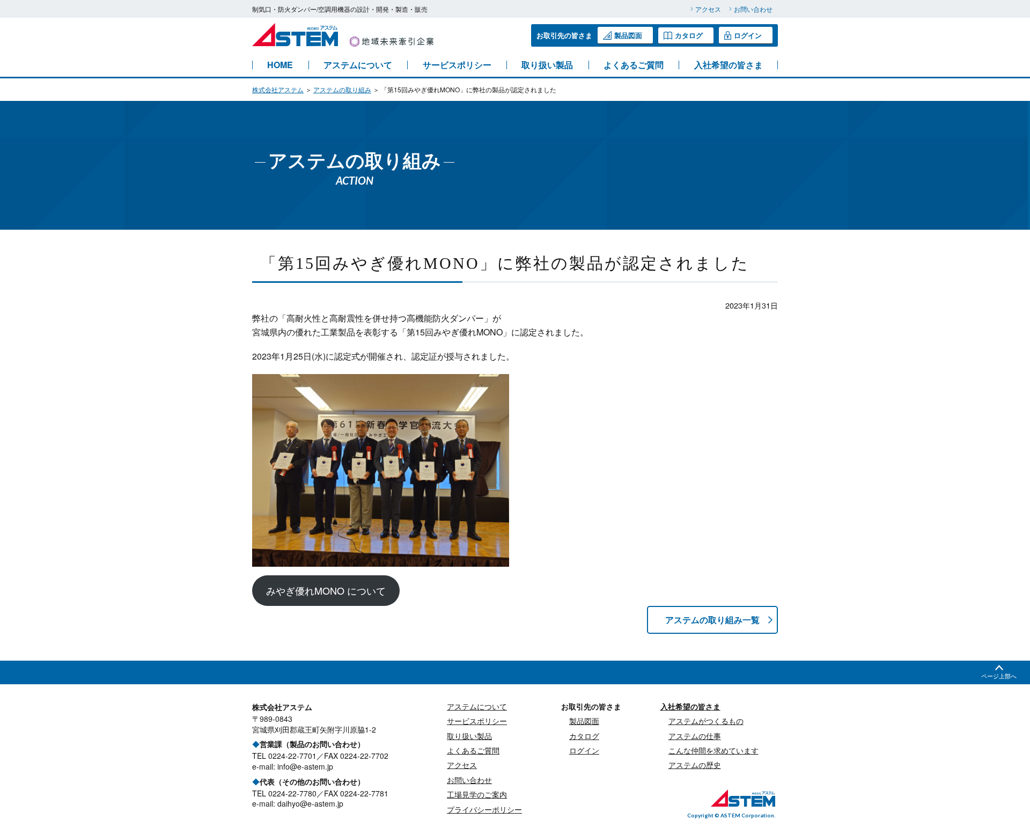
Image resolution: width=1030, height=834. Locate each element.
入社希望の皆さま (728, 65)
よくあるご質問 (634, 65)
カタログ (689, 35)
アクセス (708, 8)
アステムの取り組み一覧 (712, 619)
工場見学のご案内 (477, 794)
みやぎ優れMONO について (326, 590)
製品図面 (628, 35)
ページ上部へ (999, 675)
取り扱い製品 (547, 65)
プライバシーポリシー (484, 809)
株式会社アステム (278, 89)
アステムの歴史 (694, 764)
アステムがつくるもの (706, 720)
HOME (280, 65)
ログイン (748, 35)
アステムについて (357, 65)
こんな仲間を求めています (713, 750)
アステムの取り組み (342, 89)
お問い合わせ (753, 8)
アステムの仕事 (694, 735)
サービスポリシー (457, 65)
